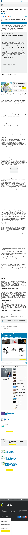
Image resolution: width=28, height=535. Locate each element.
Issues (9, 499)
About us (11, 510)
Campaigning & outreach (4, 511)
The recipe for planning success (10, 414)
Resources (6, 333)
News (19, 511)
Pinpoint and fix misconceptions (8, 420)
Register (14, 444)
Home (2, 510)
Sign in (10, 444)
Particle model (15, 333)
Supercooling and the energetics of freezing (10, 452)
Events (2, 512)
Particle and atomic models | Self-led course (22, 348)
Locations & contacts (12, 512)
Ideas (5, 418)
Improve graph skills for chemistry (14, 347)
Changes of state (7, 335)
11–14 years (10, 333)
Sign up (24, 88)
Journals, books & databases (13, 511)
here (2, 321)
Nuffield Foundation (11, 453)
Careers (19, 512)
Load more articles (9, 431)
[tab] (4, 337)
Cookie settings (5, 532)
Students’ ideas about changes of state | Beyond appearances (6, 348)
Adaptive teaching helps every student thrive (11, 426)
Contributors (13, 499)
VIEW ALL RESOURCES (22, 359)
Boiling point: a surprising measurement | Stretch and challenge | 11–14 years (11, 464)
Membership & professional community (23, 510)
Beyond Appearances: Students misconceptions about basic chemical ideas (13, 366)
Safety (25, 499)
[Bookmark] (26, 16)
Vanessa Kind (3, 13)
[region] (5, 526)
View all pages (25, 4)
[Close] (10, 519)
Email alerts (18, 499)
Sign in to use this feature (24, 361)
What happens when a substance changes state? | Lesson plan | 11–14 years (10, 458)
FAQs (22, 499)
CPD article (6, 412)
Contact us (2, 499)
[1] (1, 326)
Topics (6, 499)
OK (5, 530)
